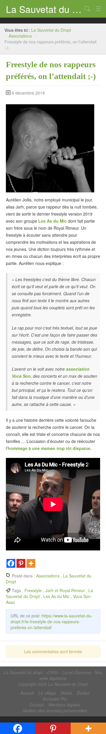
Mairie (66, 693)
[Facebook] (10, 563)
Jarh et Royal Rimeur (65, 590)
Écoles (83, 693)
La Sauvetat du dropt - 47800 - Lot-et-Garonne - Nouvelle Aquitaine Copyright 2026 (53, 678)
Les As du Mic (56, 596)
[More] (30, 563)
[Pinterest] (20, 563)
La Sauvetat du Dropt (44, 9)
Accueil (27, 693)
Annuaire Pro (55, 699)
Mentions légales (64, 705)
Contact (36, 705)
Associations (20, 36)
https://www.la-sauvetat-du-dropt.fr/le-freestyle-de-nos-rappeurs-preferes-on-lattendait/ (51, 621)
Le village (47, 693)
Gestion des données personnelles (54, 710)
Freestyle (33, 590)
